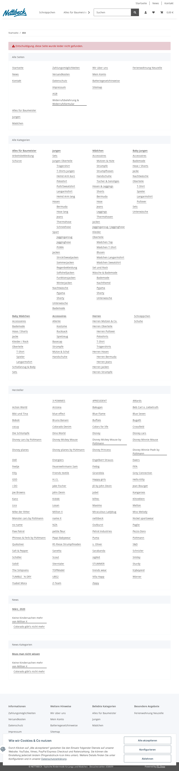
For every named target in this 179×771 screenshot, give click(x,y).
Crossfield (138, 426)
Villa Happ (98, 576)
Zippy (95, 583)
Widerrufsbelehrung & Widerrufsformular (65, 101)
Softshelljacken (65, 272)
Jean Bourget (140, 485)
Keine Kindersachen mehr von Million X (27, 619)
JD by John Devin (102, 485)
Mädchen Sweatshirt (109, 262)
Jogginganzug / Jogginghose (108, 226)
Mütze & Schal (60, 351)
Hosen (56, 201)
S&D (135, 544)
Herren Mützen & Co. (104, 321)
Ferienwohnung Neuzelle (147, 67)
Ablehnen (147, 758)
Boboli (16, 420)
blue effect (58, 413)
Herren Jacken (100, 367)
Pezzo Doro (139, 531)
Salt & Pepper (20, 550)
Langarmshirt (64, 191)
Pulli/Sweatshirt (66, 186)
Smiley (136, 557)
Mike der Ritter (21, 511)
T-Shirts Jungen (66, 171)
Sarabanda (98, 550)
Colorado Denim (61, 426)
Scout (55, 557)
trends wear (99, 570)
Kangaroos (139, 492)
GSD (14, 479)
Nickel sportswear (143, 518)
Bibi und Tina (20, 413)
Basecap (57, 341)
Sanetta (56, 550)
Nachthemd (103, 282)
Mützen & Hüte (105, 160)
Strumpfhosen (105, 171)
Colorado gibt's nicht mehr (29, 626)
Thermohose (64, 221)
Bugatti (137, 420)
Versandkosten (61, 74)
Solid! (15, 563)
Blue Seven (139, 413)
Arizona (56, 407)
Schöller (17, 557)
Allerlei (56, 321)
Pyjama (61, 293)
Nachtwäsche (60, 287)
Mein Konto (99, 74)
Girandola (98, 473)
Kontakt (168, 3)
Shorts (100, 191)
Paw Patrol (18, 531)
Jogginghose (64, 242)
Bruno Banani (60, 420)
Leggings (102, 211)
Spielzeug (62, 336)
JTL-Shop (161, 766)
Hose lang (62, 211)
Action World (19, 407)
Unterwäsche (60, 303)
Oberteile (97, 237)
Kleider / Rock (20, 341)
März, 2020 (18, 609)
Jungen (16, 116)
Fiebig (95, 466)
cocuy (15, 426)
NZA (54, 524)
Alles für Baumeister (24, 110)
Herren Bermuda (106, 356)
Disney (96, 433)
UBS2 (55, 576)
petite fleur (58, 531)
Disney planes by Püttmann (68, 449)
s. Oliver (97, 544)
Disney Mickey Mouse (65, 439)
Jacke (136, 171)
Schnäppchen (142, 316)
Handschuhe (104, 176)
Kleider (96, 232)
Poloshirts (102, 336)
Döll (14, 460)
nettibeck (97, 518)
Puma (95, 537)
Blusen (101, 252)
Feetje (15, 466)
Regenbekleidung (67, 267)
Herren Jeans (104, 361)
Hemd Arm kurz (66, 176)
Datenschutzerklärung (54, 758)
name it (56, 518)
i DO (14, 485)
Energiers (58, 460)
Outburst (97, 524)
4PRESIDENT (99, 400)
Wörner (137, 576)
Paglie (136, 524)
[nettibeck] (15, 12)
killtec (95, 498)
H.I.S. (55, 479)
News (155, 3)
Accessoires (99, 155)
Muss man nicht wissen (26, 654)
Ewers (136, 460)
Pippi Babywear (61, 537)
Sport (55, 232)
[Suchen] (135, 12)
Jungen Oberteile (62, 160)
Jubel (95, 492)
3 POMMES (58, 400)
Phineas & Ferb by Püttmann (29, 537)
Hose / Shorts (140, 166)
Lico (14, 505)
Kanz (15, 498)
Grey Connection (142, 473)
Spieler (141, 191)
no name (17, 524)
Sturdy (136, 563)
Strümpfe (102, 166)
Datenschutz (59, 80)
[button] (145, 12)
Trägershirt (63, 166)
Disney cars (139, 433)
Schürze (17, 160)
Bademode (58, 308)
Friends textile (60, 473)
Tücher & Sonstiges (108, 181)
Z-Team (56, 583)
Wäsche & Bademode (104, 272)
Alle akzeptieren (147, 740)
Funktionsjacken (66, 277)
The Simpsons (20, 570)
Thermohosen (105, 216)
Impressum (59, 87)
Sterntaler (58, 563)
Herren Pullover (106, 331)
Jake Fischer (59, 485)
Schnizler (138, 550)
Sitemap (97, 87)
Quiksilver (18, 544)
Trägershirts (104, 346)
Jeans (60, 216)
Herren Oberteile (102, 326)
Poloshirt (62, 181)
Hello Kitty (139, 479)
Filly (14, 473)
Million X (57, 511)
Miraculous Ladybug (104, 511)
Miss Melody (140, 511)
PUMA (60, 247)
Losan (55, 505)
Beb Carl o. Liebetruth (145, 407)
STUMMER (98, 563)
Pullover (141, 201)
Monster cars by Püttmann (27, 518)
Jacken (56, 252)
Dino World (59, 433)
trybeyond (139, 570)
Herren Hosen (100, 351)
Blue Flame (98, 413)
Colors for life (100, 426)
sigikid (96, 557)
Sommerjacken (65, 262)
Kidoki (56, 498)
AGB (54, 93)
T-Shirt (141, 186)
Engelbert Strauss (102, 460)
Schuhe (138, 321)
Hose (99, 201)
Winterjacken (64, 282)
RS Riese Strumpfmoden (66, 544)
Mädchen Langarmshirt (110, 257)
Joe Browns (18, 492)
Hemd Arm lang (66, 196)
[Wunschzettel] (153, 12)
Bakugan (97, 407)
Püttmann (138, 537)
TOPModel (58, 570)
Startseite (141, 3)
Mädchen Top (105, 242)
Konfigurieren (147, 749)
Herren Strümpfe (102, 372)
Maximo (97, 505)
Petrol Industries (102, 531)
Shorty (60, 298)
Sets (54, 155)
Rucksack (62, 331)
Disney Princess (101, 449)
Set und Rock (100, 267)
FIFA (135, 466)
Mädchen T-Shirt (106, 247)
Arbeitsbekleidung (23, 155)
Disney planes (20, 449)
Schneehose (64, 226)
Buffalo (96, 420)
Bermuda (62, 206)
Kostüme (62, 326)
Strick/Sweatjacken (67, 257)
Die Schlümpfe (20, 433)
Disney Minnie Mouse (145, 439)
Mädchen (17, 123)
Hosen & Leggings (102, 186)
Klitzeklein (139, 498)
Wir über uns (100, 67)
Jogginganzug (64, 237)
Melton (137, 505)
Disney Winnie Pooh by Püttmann (146, 451)
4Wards (137, 400)
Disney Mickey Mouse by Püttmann (106, 441)
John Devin (58, 492)
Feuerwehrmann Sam (65, 466)
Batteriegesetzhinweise (106, 80)
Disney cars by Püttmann (26, 439)
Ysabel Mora (19, 583)
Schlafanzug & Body (23, 367)
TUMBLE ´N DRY (21, 576)
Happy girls (99, 479)
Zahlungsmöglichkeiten (66, 67)
